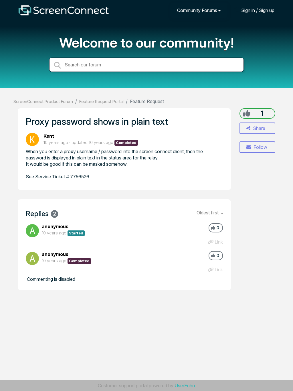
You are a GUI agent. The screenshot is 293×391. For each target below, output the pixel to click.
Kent (48, 136)
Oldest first (208, 213)
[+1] (246, 113)
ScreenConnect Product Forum (43, 101)
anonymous (55, 226)
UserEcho (185, 385)
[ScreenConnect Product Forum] (63, 10)
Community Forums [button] (197, 10)
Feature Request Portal (101, 101)
